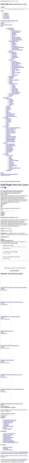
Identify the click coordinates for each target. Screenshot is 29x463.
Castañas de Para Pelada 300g (7, 360)
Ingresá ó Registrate (7, 447)
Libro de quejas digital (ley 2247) (10, 442)
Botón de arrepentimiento (9, 441)
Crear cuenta (6, 18)
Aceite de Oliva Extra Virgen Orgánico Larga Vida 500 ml (14, 287)
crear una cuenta (14, 243)
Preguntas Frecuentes (8, 434)
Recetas (5, 427)
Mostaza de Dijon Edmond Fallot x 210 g (10, 345)
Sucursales (5, 13)
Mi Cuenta (5, 448)
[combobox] (7, 22)
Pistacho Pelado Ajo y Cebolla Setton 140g (10, 316)
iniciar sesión (6, 243)
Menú (2, 26)
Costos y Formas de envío (9, 433)
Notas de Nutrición (7, 428)
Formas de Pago (7, 438)
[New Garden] (14, 20)
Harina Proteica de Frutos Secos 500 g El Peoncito (12, 302)
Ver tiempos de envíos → (7, 248)
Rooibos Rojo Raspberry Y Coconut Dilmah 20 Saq (12, 389)
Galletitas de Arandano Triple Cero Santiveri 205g (12, 403)
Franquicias (6, 425)
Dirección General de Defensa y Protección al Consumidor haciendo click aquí (14, 452)
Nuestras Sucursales (7, 422)
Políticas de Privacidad (8, 437)
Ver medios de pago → (7, 258)
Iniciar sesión (6, 17)
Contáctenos (6, 15)
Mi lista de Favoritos (7, 449)
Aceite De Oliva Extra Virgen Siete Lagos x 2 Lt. (12, 374)
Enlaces (2, 10)
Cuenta (2, 172)
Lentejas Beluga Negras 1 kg (7, 331)
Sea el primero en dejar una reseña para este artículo (12, 190)
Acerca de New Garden (8, 421)
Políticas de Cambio (7, 439)
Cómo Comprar (6, 436)
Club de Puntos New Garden (9, 420)
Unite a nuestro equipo (8, 426)
